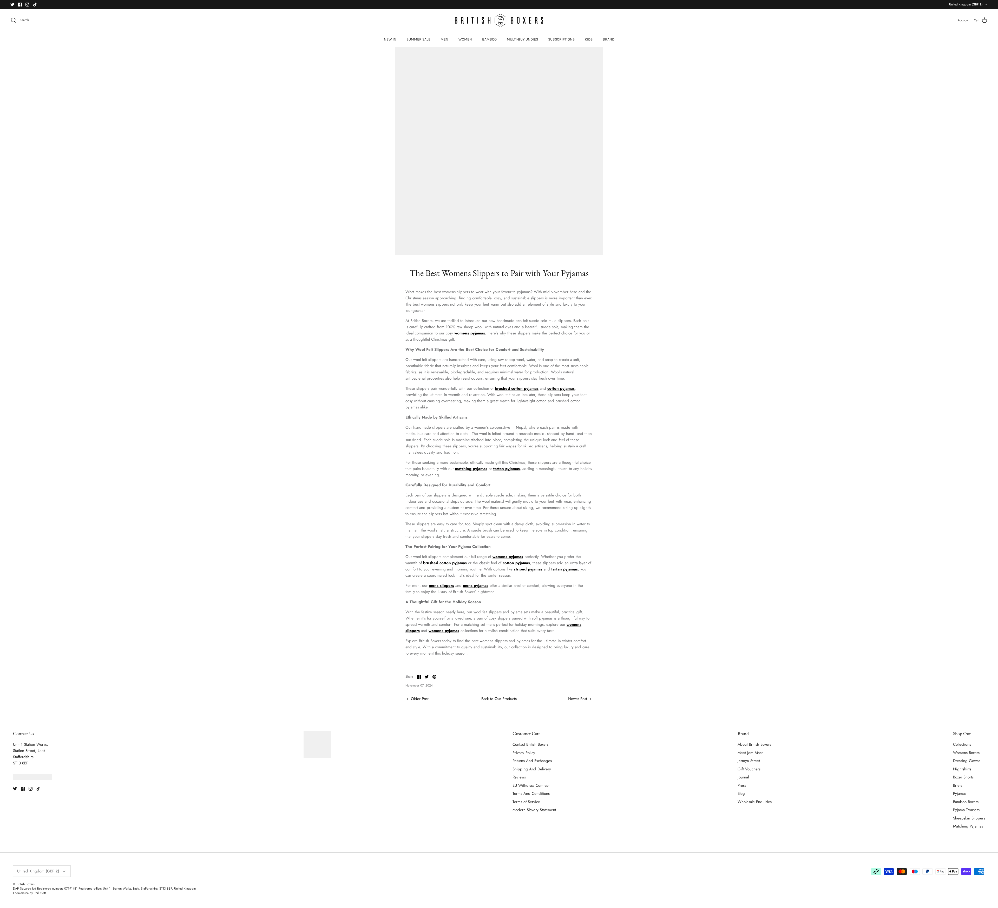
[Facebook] (20, 4)
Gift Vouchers (749, 769)
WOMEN (465, 39)
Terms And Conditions (531, 793)
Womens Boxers (966, 753)
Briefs (957, 785)
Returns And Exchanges (532, 761)
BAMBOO (489, 39)
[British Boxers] (499, 20)
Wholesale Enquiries (755, 802)
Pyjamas (959, 793)
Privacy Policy (524, 753)
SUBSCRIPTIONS (561, 39)
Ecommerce (21, 893)
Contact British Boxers (530, 744)
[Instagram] (27, 4)
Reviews (519, 777)
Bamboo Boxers (966, 802)
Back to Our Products (499, 699)
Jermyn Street (749, 761)
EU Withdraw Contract (531, 785)
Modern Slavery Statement (534, 810)
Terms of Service (526, 802)
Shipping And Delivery (532, 769)
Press (742, 785)
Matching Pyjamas (968, 826)
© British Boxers (24, 884)
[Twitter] (12, 4)
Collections (962, 744)
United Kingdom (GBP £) (966, 4)
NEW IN (390, 39)
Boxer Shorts (963, 777)
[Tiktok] (35, 4)
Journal (743, 777)
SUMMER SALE (418, 39)
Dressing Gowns (966, 761)
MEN (444, 39)
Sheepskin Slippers (969, 818)
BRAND (608, 39)
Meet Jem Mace (751, 753)
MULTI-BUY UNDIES (522, 39)
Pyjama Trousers (966, 810)
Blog (741, 793)
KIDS (589, 39)
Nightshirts (962, 769)
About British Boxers (754, 744)
